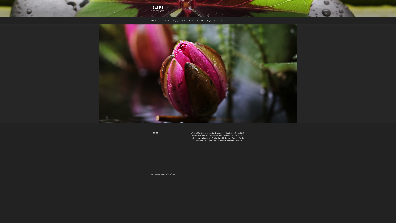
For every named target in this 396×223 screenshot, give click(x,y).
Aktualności (155, 21)
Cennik (223, 21)
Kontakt (200, 21)
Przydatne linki (212, 21)
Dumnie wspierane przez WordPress (163, 174)
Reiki (157, 7)
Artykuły (166, 21)
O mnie (191, 21)
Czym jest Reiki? (179, 21)
